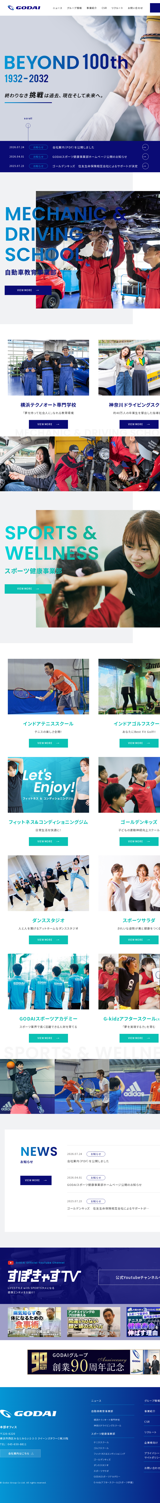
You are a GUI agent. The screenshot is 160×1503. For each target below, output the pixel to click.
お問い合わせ (135, 8)
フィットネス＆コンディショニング (109, 1453)
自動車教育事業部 (102, 1411)
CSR (104, 8)
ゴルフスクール (101, 1448)
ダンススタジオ (101, 1465)
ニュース (57, 8)
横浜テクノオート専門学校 (107, 1419)
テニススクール (101, 1442)
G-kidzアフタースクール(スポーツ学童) (113, 1482)
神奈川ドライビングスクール (107, 1425)
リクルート (117, 8)
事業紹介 (92, 8)
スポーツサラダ (101, 1470)
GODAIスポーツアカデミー (107, 1476)
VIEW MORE (24, 290)
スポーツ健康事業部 (103, 1434)
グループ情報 (74, 8)
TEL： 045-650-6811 (13, 1444)
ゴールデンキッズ (102, 1459)
